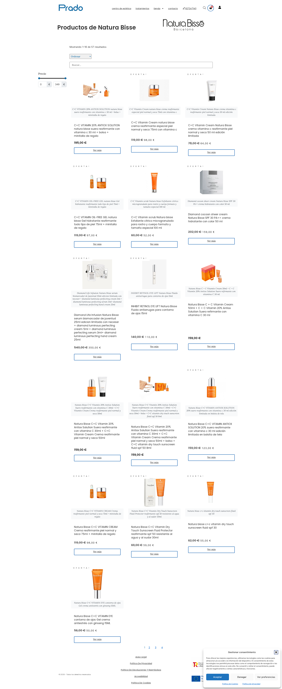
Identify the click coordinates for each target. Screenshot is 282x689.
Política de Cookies (230, 684)
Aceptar (217, 677)
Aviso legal (141, 657)
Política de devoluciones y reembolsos (141, 669)
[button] (276, 652)
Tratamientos (142, 8)
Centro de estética (121, 8)
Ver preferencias (266, 677)
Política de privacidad (251, 684)
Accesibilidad (141, 676)
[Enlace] (220, 7)
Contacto (173, 8)
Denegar (241, 677)
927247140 (190, 8)
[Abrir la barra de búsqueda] (205, 8)
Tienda (157, 8)
